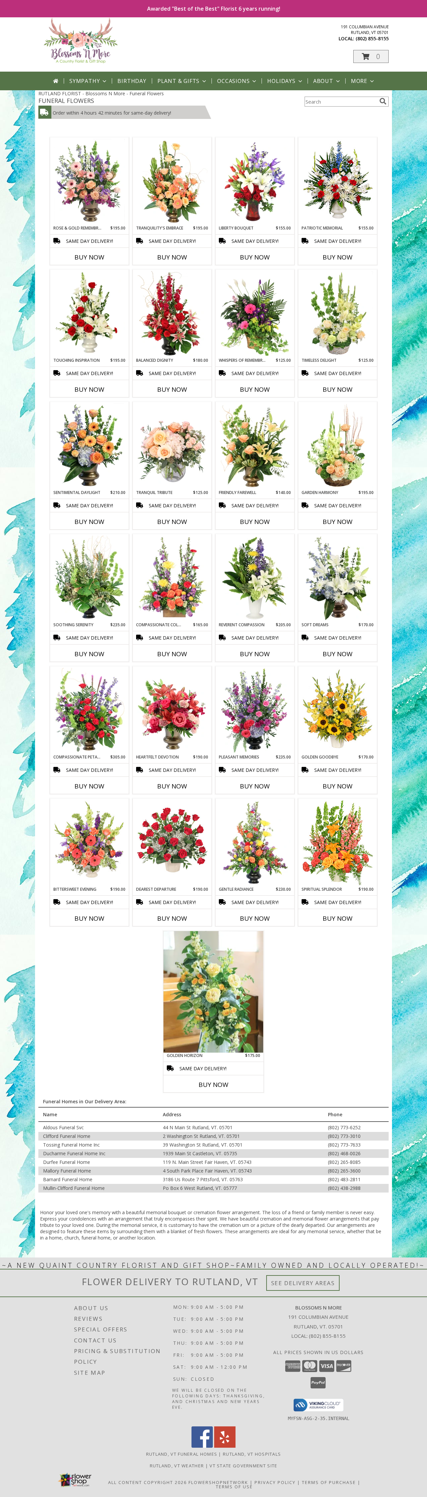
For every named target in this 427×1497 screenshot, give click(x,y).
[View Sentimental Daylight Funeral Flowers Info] (89, 446)
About (323, 81)
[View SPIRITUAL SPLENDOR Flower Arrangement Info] (338, 842)
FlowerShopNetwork (218, 1482)
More (359, 81)
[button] (371, 56)
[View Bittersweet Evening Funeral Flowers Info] (89, 842)
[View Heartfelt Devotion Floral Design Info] (172, 710)
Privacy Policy (275, 1482)
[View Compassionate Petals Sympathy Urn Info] (89, 710)
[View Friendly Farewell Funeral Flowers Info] (255, 446)
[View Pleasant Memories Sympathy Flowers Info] (255, 710)
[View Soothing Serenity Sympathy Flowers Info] (89, 578)
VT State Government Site (243, 1466)
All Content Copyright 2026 (147, 1482)
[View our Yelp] (225, 1446)
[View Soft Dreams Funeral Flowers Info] (338, 578)
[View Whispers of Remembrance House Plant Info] (255, 313)
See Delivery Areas (303, 1283)
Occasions (233, 81)
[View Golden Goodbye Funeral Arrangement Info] (338, 710)
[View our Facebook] (202, 1446)
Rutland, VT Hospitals (252, 1454)
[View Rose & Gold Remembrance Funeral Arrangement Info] (89, 181)
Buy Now (89, 257)
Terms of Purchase (329, 1482)
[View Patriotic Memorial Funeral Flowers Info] (338, 181)
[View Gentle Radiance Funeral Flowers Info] (255, 842)
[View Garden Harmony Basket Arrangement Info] (338, 446)
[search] (383, 101)
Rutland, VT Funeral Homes (182, 1454)
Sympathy (84, 81)
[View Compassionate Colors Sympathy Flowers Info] (172, 578)
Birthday (131, 81)
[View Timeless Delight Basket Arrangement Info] (338, 313)
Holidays (281, 81)
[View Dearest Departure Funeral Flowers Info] (172, 842)
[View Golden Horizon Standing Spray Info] (213, 992)
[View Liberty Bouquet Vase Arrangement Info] (255, 181)
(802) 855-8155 (372, 38)
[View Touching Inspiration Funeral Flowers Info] (89, 313)
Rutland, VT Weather (177, 1466)
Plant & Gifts (178, 81)
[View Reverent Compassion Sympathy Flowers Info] (255, 578)
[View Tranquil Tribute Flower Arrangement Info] (172, 446)
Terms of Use (234, 1487)
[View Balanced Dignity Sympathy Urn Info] (172, 313)
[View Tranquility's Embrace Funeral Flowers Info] (172, 181)
